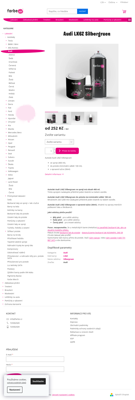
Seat (10, 153)
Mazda (11, 129)
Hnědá (12, 93)
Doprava (74, 322)
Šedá (11, 58)
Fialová (12, 72)
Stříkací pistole (13, 231)
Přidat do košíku (69, 151)
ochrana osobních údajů (16, 382)
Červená (12, 65)
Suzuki (11, 160)
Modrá (12, 90)
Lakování (8, 33)
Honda (11, 115)
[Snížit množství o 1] (54, 152)
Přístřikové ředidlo (15, 238)
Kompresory (12, 249)
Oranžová (13, 62)
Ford (10, 111)
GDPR (72, 342)
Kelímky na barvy (14, 210)
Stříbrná (12, 69)
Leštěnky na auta (12, 297)
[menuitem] (13, 20)
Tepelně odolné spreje (17, 242)
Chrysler (11, 122)
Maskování (9, 293)
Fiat (9, 107)
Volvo (10, 175)
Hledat (82, 11)
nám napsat (94, 237)
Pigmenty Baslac (14, 276)
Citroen (11, 100)
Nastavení (14, 389)
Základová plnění (12, 283)
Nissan (11, 139)
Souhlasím (38, 381)
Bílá (10, 76)
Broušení (9, 290)
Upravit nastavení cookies (63, 394)
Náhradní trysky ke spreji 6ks (20, 245)
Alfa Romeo (13, 48)
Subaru (11, 157)
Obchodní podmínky (79, 325)
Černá (11, 86)
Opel (10, 143)
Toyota (11, 168)
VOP (72, 338)
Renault (11, 150)
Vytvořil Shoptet (122, 394)
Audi (10, 51)
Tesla (10, 40)
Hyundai (11, 118)
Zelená (12, 54)
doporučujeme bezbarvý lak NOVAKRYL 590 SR (102, 232)
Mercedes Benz (15, 132)
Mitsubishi (12, 136)
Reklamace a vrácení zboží (81, 332)
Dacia (10, 104)
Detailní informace (53, 174)
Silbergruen (68, 259)
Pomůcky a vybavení (16, 220)
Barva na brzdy (14, 235)
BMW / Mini (13, 44)
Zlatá (11, 97)
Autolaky (11, 37)
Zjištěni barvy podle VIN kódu (20, 272)
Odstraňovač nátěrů (16, 252)
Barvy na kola (13, 206)
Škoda (10, 164)
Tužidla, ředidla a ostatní (18, 227)
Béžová (12, 83)
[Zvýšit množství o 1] (54, 149)
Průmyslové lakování (16, 196)
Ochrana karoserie (13, 304)
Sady (9, 199)
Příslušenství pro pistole (18, 261)
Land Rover (13, 182)
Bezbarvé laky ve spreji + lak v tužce (23, 203)
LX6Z (65, 256)
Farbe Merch (13, 279)
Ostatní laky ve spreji (16, 224)
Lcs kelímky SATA (14, 265)
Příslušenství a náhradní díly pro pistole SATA (25, 257)
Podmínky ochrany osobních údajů (85, 328)
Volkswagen (13, 171)
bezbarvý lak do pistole (70, 232)
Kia (9, 125)
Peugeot (11, 146)
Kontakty (74, 318)
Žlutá (11, 79)
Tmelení (8, 286)
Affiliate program (77, 335)
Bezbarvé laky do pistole (18, 213)
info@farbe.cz (16, 319)
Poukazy (11, 269)
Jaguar (11, 178)
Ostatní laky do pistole (17, 217)
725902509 (15, 323)
